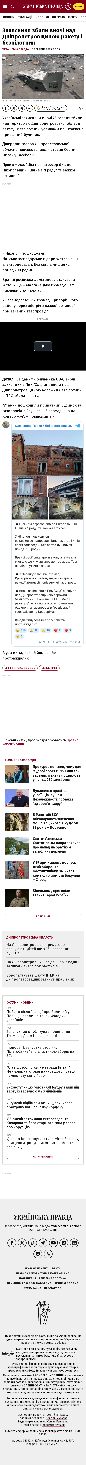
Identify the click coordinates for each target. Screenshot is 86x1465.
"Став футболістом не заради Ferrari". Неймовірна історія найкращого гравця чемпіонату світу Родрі (41, 1071)
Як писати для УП (66, 1283)
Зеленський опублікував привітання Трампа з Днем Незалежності (38, 1033)
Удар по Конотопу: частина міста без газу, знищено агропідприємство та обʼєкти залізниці (43, 1143)
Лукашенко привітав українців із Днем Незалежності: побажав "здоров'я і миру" (53, 797)
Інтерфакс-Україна (49, 1355)
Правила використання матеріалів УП (42, 1273)
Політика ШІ (27, 1278)
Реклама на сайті (36, 1268)
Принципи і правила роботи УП (29, 1283)
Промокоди (52, 1288)
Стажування (32, 1288)
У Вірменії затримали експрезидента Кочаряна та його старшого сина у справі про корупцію (41, 1123)
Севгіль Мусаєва (56, 1418)
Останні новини (20, 1002)
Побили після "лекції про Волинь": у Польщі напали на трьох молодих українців (38, 1016)
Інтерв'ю (58, 17)
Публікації (25, 17)
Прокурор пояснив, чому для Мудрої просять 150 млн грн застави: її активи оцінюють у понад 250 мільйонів (57, 773)
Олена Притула (57, 1421)
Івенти (72, 17)
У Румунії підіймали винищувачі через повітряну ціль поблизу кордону (39, 1105)
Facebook (25, 155)
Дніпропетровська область (20, 668)
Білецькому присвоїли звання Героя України (51, 893)
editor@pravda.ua (53, 1425)
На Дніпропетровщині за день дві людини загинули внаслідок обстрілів (42, 964)
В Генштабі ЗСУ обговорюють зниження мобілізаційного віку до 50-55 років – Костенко (56, 821)
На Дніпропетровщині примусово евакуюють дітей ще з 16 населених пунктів (37, 949)
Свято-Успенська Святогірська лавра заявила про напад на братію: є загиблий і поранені (57, 845)
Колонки (42, 17)
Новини (8, 17)
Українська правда (15, 49)
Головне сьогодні (20, 760)
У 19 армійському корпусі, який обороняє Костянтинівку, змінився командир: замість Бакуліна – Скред (56, 871)
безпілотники (49, 668)
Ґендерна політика (52, 1278)
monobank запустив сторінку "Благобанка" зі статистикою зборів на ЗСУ (40, 1051)
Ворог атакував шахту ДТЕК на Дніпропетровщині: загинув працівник (40, 977)
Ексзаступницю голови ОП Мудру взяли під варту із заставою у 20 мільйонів (43, 1089)
